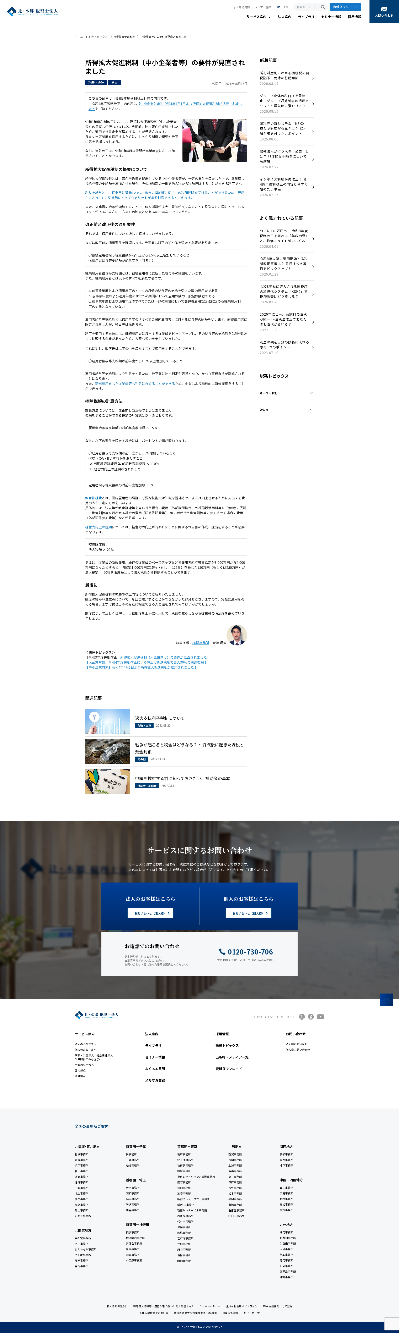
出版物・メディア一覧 (232, 1057)
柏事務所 (131, 1154)
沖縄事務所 (286, 1277)
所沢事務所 (132, 1204)
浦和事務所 (132, 1193)
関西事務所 (286, 1160)
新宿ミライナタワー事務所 (193, 1199)
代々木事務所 (185, 1221)
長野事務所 (235, 1188)
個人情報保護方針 (117, 1306)
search (323, 7)
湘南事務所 (132, 1255)
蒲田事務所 (184, 1188)
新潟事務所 (235, 1154)
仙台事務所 (81, 1199)
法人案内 (284, 16)
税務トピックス (227, 1045)
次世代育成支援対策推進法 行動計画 (195, 1313)
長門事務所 (286, 1199)
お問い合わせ (384, 15)
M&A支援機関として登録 (278, 1306)
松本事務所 (235, 1193)
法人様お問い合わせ (298, 1044)
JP (278, 6)
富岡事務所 (81, 1266)
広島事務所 (286, 1193)
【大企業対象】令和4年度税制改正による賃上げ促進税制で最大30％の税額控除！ (146, 662)
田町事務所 (184, 1182)
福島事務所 (81, 1205)
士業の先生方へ (84, 1065)
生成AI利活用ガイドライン (242, 1306)
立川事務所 (184, 1244)
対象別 (264, 410)
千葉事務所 (132, 1160)
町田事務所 (184, 1261)
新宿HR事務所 (185, 1205)
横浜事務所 (200, 642)
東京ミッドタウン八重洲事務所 (196, 1177)
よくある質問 (242, 7)
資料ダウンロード (345, 7)
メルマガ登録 (263, 7)
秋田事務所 (81, 1171)
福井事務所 (235, 1177)
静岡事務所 (235, 1199)
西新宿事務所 (185, 1216)
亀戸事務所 (184, 1154)
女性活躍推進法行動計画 (154, 1313)
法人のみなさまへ (85, 1044)
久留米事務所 (288, 1243)
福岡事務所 (286, 1232)
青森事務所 (81, 1160)
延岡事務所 (286, 1260)
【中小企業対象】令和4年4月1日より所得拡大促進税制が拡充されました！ (141, 667)
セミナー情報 (331, 16)
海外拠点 (80, 1076)
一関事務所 (81, 1188)
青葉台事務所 (134, 1243)
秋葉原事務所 (185, 1165)
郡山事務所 (81, 1210)
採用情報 (354, 16)
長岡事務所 (235, 1160)
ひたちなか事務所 (85, 1249)
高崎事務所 (81, 1260)
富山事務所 (235, 1171)
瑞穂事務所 (184, 1255)
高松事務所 (286, 1204)
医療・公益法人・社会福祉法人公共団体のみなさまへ (94, 1057)
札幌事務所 (81, 1154)
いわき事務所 (83, 1216)
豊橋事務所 (235, 1205)
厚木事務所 (132, 1249)
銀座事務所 (184, 1171)
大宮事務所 (132, 1188)
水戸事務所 (81, 1244)
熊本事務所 (286, 1255)
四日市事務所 (236, 1216)
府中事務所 (184, 1249)
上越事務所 (235, 1165)
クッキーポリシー (210, 1306)
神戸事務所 (286, 1165)
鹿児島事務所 (288, 1271)
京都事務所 (286, 1154)
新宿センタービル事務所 (192, 1210)
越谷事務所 (132, 1199)
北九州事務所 (288, 1238)
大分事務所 (286, 1249)
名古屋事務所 (236, 1210)
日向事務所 (286, 1266)
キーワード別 (268, 393)
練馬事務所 (184, 1233)
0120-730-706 (250, 951)
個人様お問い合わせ (298, 1050)
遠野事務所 (81, 1182)
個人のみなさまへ (85, 1050)
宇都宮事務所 (83, 1238)
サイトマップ (252, 1313)
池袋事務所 (184, 1193)
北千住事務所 (185, 1160)
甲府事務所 (235, 1182)
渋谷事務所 (184, 1227)
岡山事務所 (286, 1188)
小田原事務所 (134, 1260)
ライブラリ (306, 16)
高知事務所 (286, 1210)
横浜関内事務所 (135, 1238)
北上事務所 (81, 1193)
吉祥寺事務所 (185, 1238)
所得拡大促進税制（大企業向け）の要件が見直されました (163, 657)
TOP (386, 1000)
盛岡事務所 (81, 1177)
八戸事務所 (81, 1165)
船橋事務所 (132, 1165)
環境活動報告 (231, 1313)
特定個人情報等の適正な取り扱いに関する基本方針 (163, 1306)
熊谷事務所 (132, 1210)
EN (286, 6)
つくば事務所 (83, 1255)
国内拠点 (80, 1070)
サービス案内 (256, 16)
